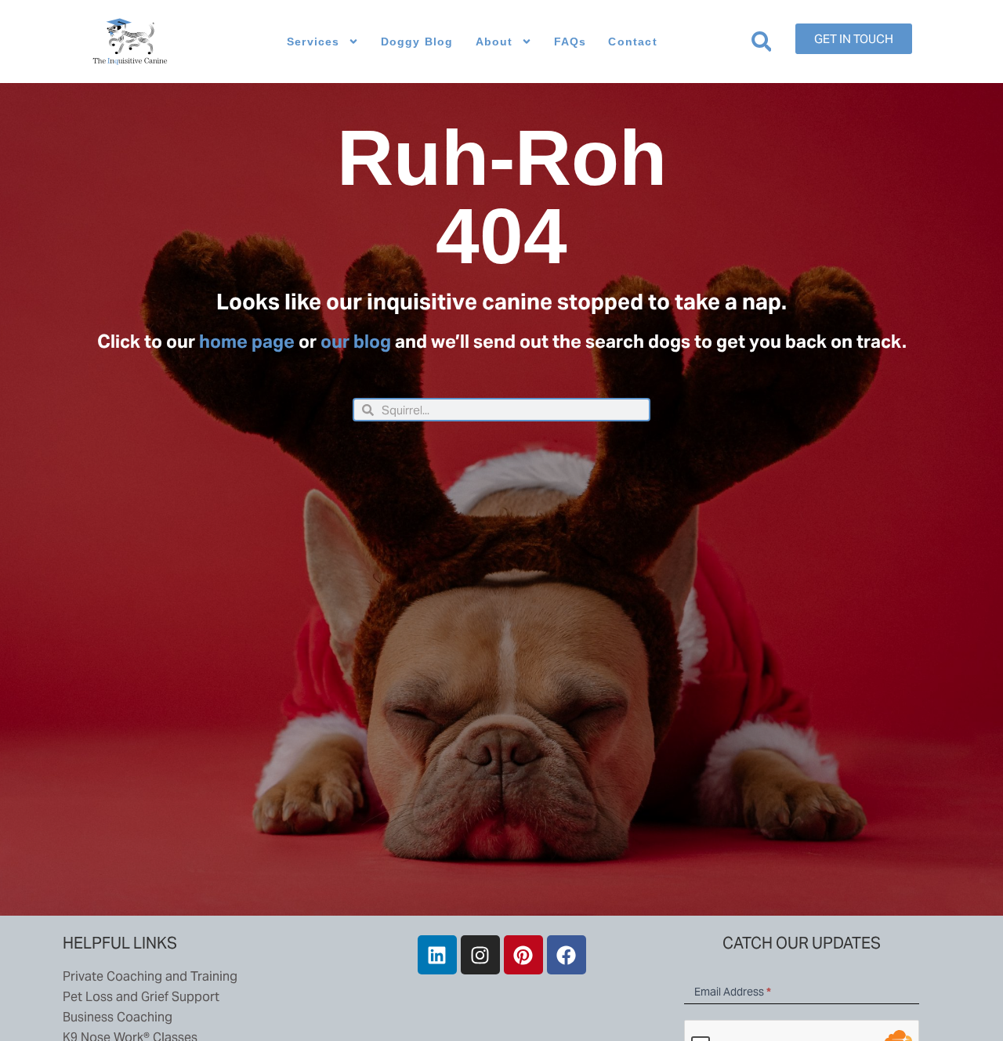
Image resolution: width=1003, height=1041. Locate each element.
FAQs (570, 41)
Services (313, 41)
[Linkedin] (437, 954)
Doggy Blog (417, 41)
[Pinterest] (523, 954)
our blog (355, 341)
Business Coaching (117, 1017)
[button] (761, 41)
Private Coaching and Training (150, 976)
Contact (632, 41)
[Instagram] (480, 954)
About (494, 41)
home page (247, 341)
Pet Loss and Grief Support (141, 997)
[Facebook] (566, 954)
